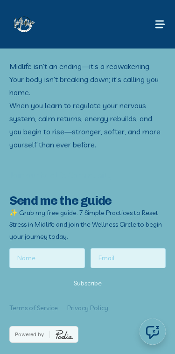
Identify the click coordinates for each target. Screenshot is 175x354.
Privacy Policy (87, 308)
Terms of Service (33, 308)
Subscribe (88, 283)
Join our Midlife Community (60, 175)
